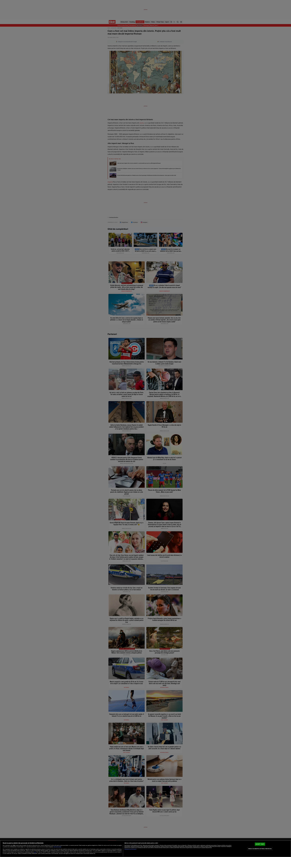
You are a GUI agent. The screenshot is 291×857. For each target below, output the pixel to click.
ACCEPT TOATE (260, 844)
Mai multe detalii (57, 846)
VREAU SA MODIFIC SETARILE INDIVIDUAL (260, 848)
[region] (145, 848)
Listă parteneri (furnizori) (130, 849)
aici (35, 852)
